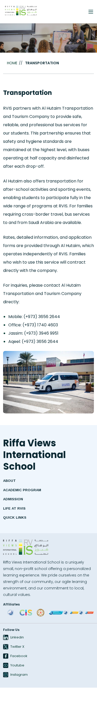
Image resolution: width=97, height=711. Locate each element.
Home (12, 63)
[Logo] (26, 547)
